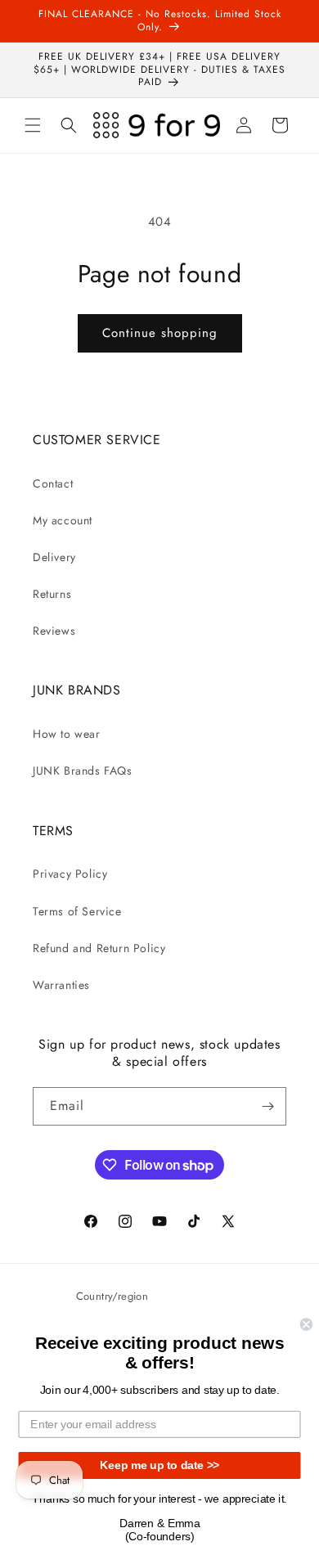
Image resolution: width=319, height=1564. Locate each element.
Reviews (54, 630)
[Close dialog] (306, 1324)
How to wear (67, 734)
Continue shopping (160, 333)
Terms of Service (77, 911)
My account (62, 520)
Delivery (54, 557)
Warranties (61, 985)
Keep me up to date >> (159, 1465)
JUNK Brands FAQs (83, 770)
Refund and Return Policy (99, 948)
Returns (52, 594)
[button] (33, 125)
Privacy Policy (70, 873)
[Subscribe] (267, 1106)
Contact (53, 483)
